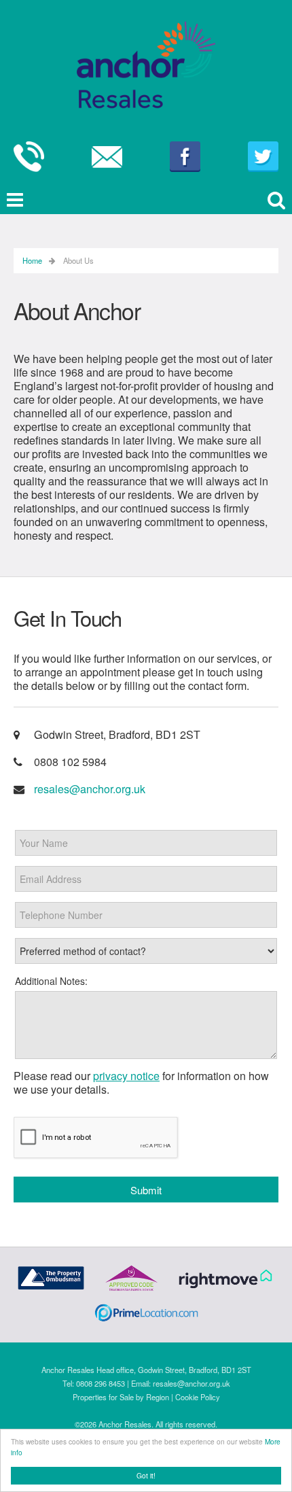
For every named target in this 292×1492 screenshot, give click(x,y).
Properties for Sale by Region (121, 1396)
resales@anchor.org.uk (89, 789)
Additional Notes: (51, 981)
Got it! (146, 1475)
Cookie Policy (197, 1396)
